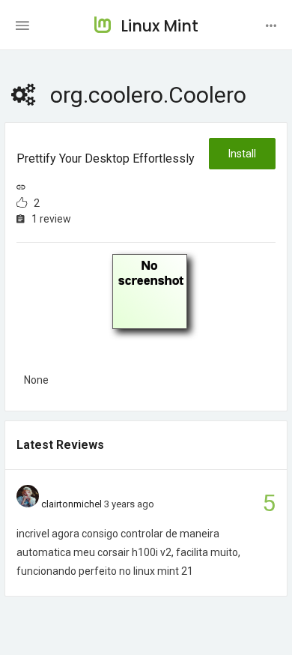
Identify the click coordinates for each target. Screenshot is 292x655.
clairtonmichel (71, 504)
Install (242, 154)
